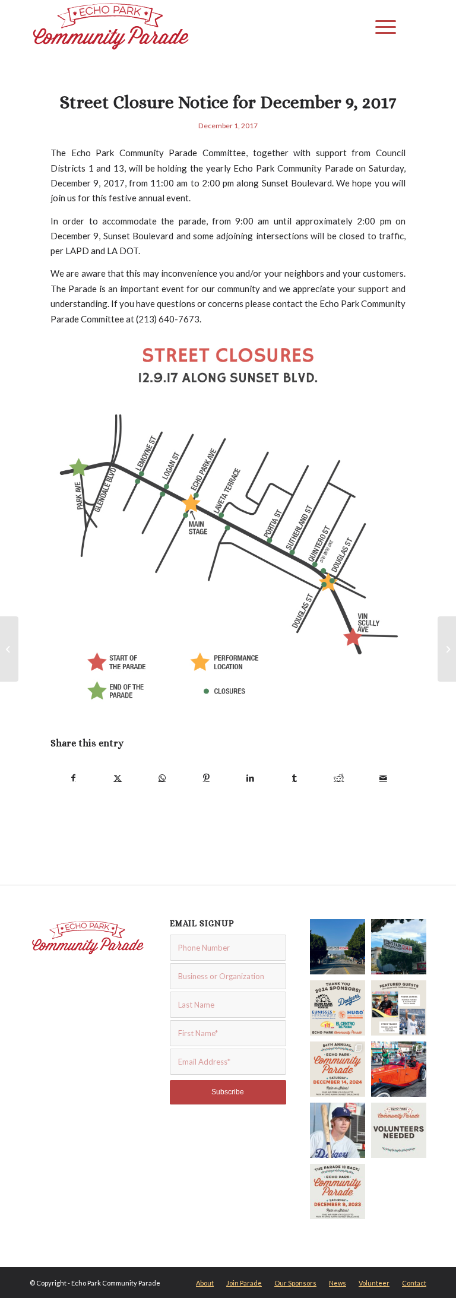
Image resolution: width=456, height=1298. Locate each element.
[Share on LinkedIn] (251, 777)
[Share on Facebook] (73, 777)
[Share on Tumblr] (295, 777)
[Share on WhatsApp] (162, 777)
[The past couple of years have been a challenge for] (398, 1130)
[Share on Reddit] (339, 777)
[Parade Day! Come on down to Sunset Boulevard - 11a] (337, 946)
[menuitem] (382, 26)
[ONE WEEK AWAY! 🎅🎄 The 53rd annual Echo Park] (337, 1191)
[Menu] (382, 26)
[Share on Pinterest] (207, 777)
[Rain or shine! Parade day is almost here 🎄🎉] (398, 946)
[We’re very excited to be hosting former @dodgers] (337, 1130)
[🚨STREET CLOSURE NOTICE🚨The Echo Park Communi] (337, 1069)
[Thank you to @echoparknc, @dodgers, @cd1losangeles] (337, 1008)
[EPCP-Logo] (111, 26)
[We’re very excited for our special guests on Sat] (398, 1008)
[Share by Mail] (384, 777)
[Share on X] (118, 777)
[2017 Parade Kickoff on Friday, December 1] (9, 649)
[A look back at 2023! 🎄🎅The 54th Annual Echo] (398, 1069)
